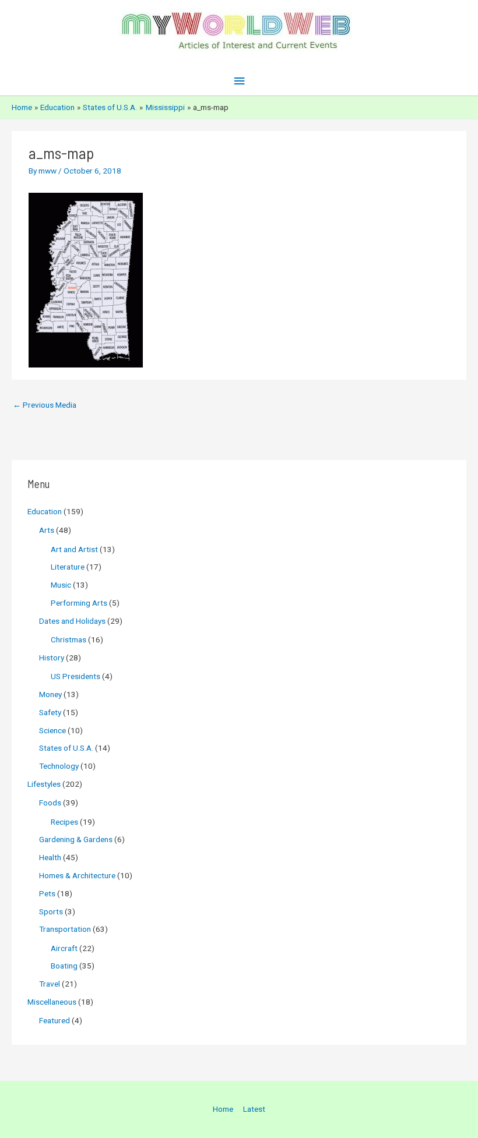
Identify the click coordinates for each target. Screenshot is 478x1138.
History (51, 657)
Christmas (68, 639)
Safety (50, 712)
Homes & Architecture (77, 875)
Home (223, 1109)
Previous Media (44, 404)
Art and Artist (74, 549)
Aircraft (64, 948)
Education (44, 511)
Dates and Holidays (72, 620)
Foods (50, 802)
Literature (68, 566)
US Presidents (75, 676)
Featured (54, 1020)
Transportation (65, 929)
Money (50, 694)
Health (50, 857)
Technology (59, 766)
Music (61, 584)
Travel (49, 983)
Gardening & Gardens (76, 839)
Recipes (64, 821)
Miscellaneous (51, 1001)
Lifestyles (44, 784)
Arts (46, 530)
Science (52, 730)
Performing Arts (79, 602)
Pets (47, 893)
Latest (254, 1109)
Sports (51, 911)
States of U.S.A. (66, 747)
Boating (64, 965)
